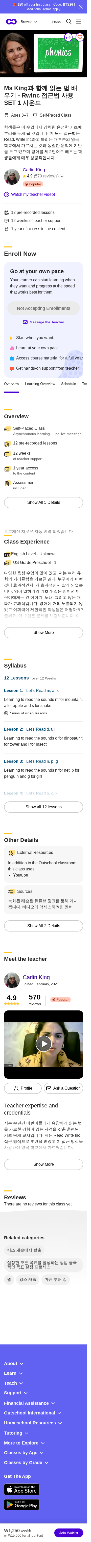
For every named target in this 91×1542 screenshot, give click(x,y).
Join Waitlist (68, 1533)
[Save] (80, 37)
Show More (43, 632)
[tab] (11, 384)
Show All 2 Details (43, 926)
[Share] (68, 37)
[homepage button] (11, 21)
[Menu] (78, 21)
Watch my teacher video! (33, 194)
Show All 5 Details (43, 502)
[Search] (69, 21)
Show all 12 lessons (44, 807)
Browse (27, 22)
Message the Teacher (47, 322)
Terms (47, 9)
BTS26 (68, 4)
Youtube (20, 875)
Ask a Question (67, 1088)
